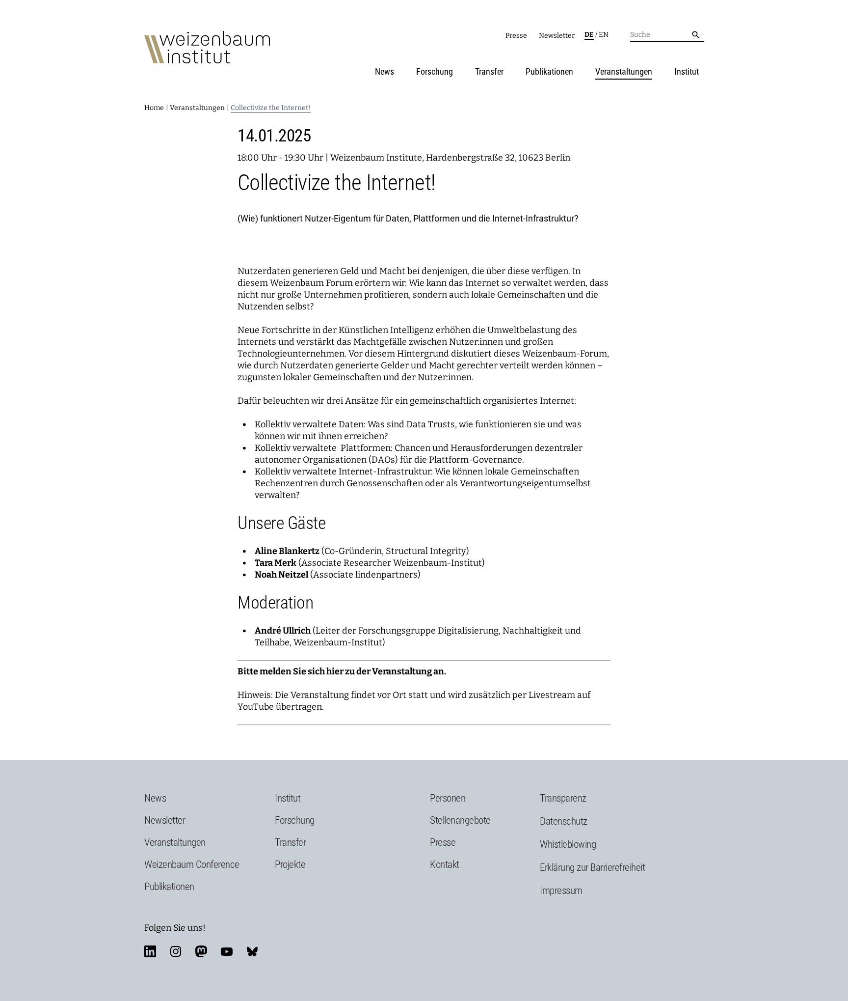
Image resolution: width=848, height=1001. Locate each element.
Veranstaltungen (623, 71)
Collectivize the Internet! (271, 108)
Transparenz (563, 798)
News (384, 71)
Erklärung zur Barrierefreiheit (592, 867)
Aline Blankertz (287, 551)
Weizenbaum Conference (191, 864)
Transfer (489, 71)
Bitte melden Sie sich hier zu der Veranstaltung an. (342, 671)
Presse (516, 35)
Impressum (561, 890)
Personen (447, 798)
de (589, 34)
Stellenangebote (460, 820)
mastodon (201, 951)
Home (154, 108)
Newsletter (557, 35)
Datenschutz (563, 821)
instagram (176, 951)
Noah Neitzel (281, 574)
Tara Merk (275, 562)
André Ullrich (283, 630)
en (604, 34)
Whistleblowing (568, 844)
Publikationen (549, 71)
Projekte (290, 864)
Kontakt (444, 864)
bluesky (252, 951)
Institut (686, 71)
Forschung (434, 71)
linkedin (150, 951)
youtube (227, 951)
